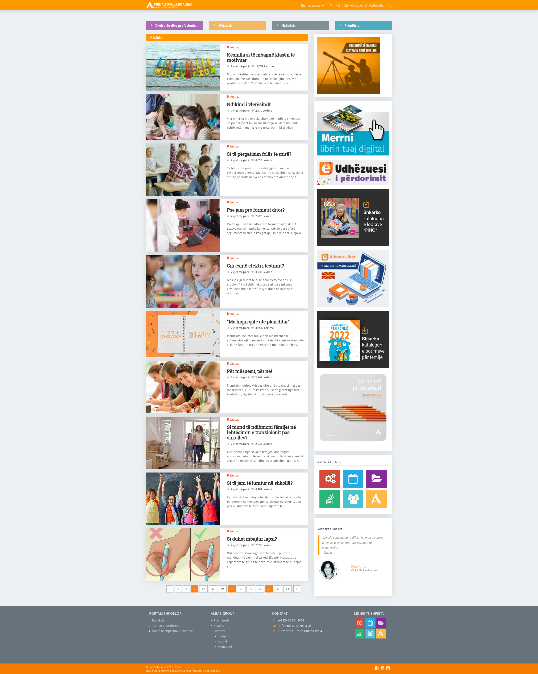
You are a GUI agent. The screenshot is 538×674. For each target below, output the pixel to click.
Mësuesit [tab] (225, 25)
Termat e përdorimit (166, 626)
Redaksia (158, 620)
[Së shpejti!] (353, 478)
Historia (218, 626)
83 (278, 589)
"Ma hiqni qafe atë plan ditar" (258, 322)
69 (222, 589)
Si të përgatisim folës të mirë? (259, 154)
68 (212, 589)
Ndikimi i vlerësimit (249, 104)
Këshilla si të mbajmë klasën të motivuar (261, 57)
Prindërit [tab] (351, 25)
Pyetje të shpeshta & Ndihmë (172, 631)
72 (250, 589)
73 (260, 589)
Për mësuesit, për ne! (249, 371)
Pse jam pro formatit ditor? (256, 210)
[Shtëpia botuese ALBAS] (376, 499)
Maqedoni (224, 647)
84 (287, 589)
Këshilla (233, 46)
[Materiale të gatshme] (330, 478)
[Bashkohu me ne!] (353, 499)
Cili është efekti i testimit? (255, 266)
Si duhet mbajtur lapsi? (252, 539)
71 (241, 589)
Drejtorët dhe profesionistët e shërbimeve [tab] (179, 25)
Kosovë (222, 641)
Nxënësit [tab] (288, 25)
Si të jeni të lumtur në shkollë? (260, 483)
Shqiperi (223, 636)
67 (203, 589)
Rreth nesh (221, 620)
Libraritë (219, 631)
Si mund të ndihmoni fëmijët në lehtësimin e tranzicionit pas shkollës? (261, 432)
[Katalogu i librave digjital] (376, 478)
